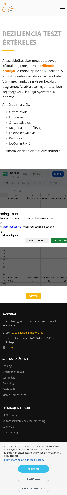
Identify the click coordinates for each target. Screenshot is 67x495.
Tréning (7, 366)
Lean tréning (10, 432)
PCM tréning (10, 415)
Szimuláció (8, 377)
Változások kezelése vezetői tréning (23, 421)
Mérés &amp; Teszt (14, 395)
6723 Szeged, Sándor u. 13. (28, 332)
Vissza (33, 296)
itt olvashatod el (49, 151)
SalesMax (8, 426)
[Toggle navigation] (62, 9)
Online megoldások (14, 372)
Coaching (8, 383)
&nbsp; (10, 342)
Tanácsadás (9, 389)
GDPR (9, 347)
